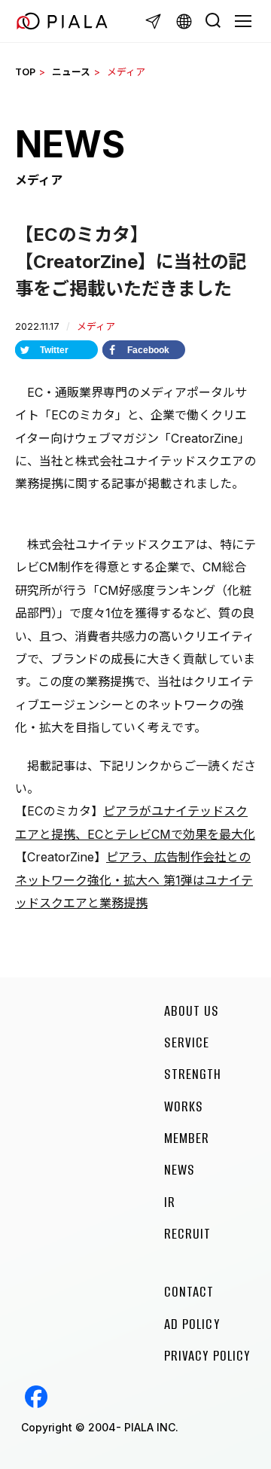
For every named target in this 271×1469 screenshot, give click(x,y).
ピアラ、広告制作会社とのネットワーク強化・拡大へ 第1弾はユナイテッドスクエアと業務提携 (134, 879)
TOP (25, 72)
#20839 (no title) (36, 1396)
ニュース (71, 72)
